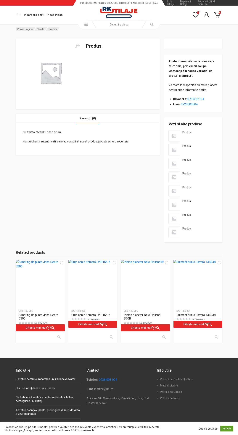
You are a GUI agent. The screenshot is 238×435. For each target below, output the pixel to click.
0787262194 (195, 99)
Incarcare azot (34, 15)
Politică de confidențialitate (176, 379)
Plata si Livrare (169, 385)
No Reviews (40, 323)
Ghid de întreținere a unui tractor (35, 388)
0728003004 (189, 104)
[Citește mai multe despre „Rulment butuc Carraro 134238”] (216, 337)
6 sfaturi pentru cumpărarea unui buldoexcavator (45, 379)
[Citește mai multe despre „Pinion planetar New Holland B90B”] (164, 337)
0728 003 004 (108, 379)
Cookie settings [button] (208, 428)
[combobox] (119, 25)
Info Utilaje (171, 3)
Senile (40, 29)
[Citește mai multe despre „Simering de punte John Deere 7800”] (59, 337)
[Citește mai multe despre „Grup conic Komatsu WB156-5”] (111, 337)
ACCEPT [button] (227, 428)
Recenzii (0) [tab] (88, 118)
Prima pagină (25, 29)
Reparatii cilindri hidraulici (207, 3)
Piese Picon (55, 15)
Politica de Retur (170, 398)
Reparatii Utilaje (185, 3)
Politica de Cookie (171, 392)
